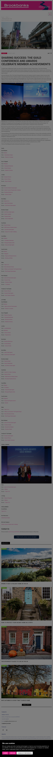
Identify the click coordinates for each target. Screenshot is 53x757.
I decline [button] (12, 753)
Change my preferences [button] (25, 753)
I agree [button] (5, 753)
